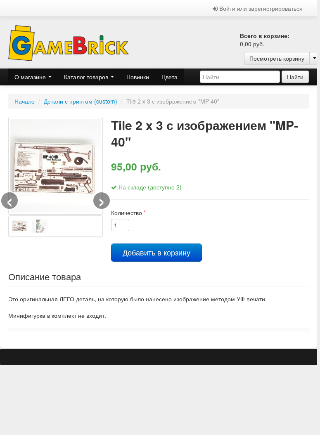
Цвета (169, 77)
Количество (128, 212)
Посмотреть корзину (276, 58)
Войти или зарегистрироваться (260, 8)
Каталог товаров (87, 77)
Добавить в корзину (156, 252)
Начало (24, 101)
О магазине (30, 77)
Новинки (137, 77)
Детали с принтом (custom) (80, 101)
